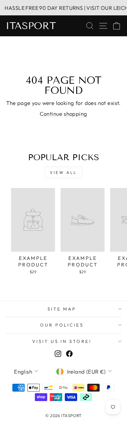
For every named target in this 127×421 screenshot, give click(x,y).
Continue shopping (63, 113)
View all (63, 172)
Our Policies (62, 325)
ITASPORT (31, 26)
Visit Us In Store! (62, 341)
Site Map (62, 309)
